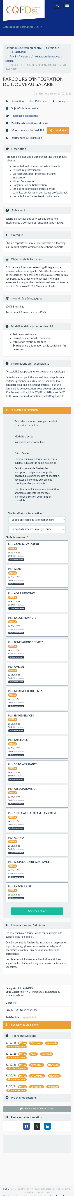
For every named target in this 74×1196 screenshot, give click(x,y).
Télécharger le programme (23, 1025)
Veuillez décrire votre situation (25, 513)
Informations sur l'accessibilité (27, 130)
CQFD (6, 1189)
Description (17, 101)
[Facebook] (26, 1126)
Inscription (60, 130)
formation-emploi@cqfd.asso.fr (46, 396)
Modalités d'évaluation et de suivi (29, 123)
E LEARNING (18, 52)
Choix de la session (16, 537)
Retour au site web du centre (23, 48)
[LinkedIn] (47, 1126)
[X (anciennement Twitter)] (37, 1126)
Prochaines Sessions (23, 1097)
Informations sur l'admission (26, 138)
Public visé (40, 101)
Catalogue (52, 48)
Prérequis (62, 101)
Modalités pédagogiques (24, 116)
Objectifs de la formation (24, 108)
